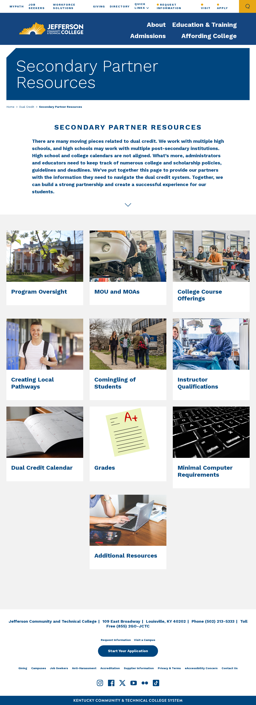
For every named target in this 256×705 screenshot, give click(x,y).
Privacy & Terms (169, 668)
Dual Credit (26, 106)
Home (10, 106)
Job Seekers (59, 668)
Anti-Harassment (84, 668)
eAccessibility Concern (201, 668)
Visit (206, 8)
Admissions (148, 36)
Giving (99, 6)
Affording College (209, 36)
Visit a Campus (144, 640)
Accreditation (110, 668)
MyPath (17, 6)
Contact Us (230, 668)
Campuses (38, 668)
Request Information (169, 6)
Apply (222, 8)
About (156, 24)
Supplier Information (139, 668)
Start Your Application (128, 651)
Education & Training (204, 24)
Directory (120, 6)
